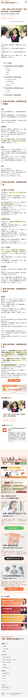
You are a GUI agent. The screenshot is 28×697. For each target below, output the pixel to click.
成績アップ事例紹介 (7, 662)
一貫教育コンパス (6, 667)
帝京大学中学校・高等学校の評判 (13, 95)
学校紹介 (11, 18)
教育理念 (8, 70)
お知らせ (4, 678)
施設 (7, 72)
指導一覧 (4, 675)
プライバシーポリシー (6, 689)
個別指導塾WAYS (6, 673)
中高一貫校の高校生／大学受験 (9, 659)
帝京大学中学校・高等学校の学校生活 (14, 88)
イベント (8, 92)
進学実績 (8, 85)
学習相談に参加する (13, 589)
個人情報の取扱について (7, 687)
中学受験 (5, 18)
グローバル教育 (9, 83)
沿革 (7, 68)
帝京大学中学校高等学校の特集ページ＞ (18, 21)
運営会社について (5, 685)
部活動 (7, 90)
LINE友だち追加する (13, 528)
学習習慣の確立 (9, 81)
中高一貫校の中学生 (7, 657)
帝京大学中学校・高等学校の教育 (13, 77)
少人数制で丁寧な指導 (10, 79)
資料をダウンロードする (13, 558)
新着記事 (4, 651)
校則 (7, 74)
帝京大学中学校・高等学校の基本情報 (14, 66)
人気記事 (4, 646)
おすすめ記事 (5, 649)
